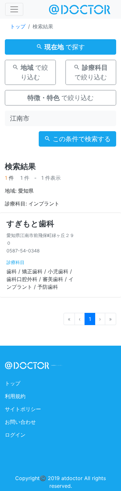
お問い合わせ (20, 422)
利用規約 (15, 396)
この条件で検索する (81, 139)
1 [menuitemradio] (90, 319)
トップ (17, 26)
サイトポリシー (23, 409)
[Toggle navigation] (14, 9)
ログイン (15, 435)
